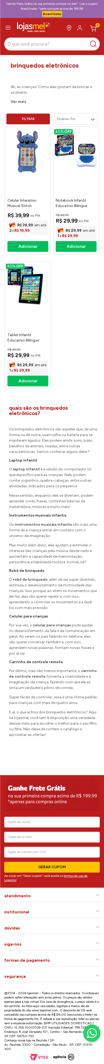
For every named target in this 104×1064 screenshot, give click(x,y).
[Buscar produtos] (94, 44)
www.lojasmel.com (45, 1010)
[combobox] (52, 45)
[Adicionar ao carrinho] (27, 246)
